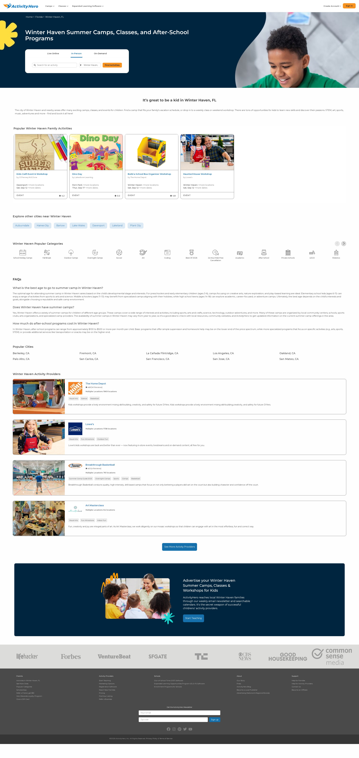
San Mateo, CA (289, 359)
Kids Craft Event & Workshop (32, 174)
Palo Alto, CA (21, 359)
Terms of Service (165, 738)
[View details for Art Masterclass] (39, 518)
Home (29, 17)
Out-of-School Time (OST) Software (168, 680)
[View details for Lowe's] (39, 437)
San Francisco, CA (157, 359)
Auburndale (22, 225)
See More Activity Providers (179, 546)
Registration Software (108, 687)
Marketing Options (106, 684)
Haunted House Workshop (197, 174)
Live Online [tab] (53, 53)
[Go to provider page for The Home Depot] (75, 389)
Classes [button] (62, 6)
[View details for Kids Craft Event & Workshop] (40, 152)
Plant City (135, 225)
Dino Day (77, 174)
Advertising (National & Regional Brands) (253, 693)
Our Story (241, 680)
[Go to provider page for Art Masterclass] (75, 510)
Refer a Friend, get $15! (25, 693)
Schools (157, 676)
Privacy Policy (151, 738)
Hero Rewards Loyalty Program (29, 696)
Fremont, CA (88, 353)
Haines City (43, 225)
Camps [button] (49, 6)
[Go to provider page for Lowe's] (75, 429)
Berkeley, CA (21, 353)
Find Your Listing (105, 696)
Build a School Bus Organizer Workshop (149, 174)
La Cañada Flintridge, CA (162, 353)
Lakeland (117, 225)
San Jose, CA (221, 359)
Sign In (349, 6)
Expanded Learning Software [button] (87, 6)
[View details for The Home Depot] (39, 396)
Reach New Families (107, 690)
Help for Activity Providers (302, 684)
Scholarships (21, 690)
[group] (40, 166)
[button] (337, 243)
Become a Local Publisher (247, 690)
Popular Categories (24, 687)
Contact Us (296, 687)
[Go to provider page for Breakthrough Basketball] (75, 466)
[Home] (20, 6)
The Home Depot (96, 383)
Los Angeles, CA (223, 353)
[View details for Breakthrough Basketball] (39, 478)
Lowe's (90, 424)
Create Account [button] (332, 6)
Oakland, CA (287, 353)
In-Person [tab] (76, 53)
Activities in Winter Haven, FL (28, 680)
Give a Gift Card (22, 699)
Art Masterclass (95, 505)
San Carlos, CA (89, 359)
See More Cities (22, 684)
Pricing (102, 693)
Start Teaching (193, 618)
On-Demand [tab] (100, 53)
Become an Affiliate (299, 690)
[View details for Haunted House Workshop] (207, 152)
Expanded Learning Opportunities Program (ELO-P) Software (179, 684)
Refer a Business (105, 699)
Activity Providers (106, 676)
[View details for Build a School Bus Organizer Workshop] (151, 152)
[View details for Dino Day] (96, 152)
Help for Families (298, 680)
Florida (39, 17)
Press (239, 684)
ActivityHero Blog (244, 687)
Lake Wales (78, 225)
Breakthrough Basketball (100, 465)
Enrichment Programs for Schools (168, 687)
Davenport (98, 225)
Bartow (60, 225)
